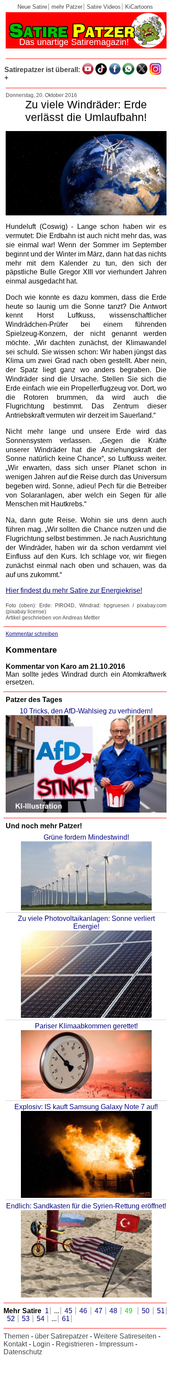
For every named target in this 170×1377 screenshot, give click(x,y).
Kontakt (15, 1344)
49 (130, 1311)
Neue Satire (32, 6)
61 (66, 1318)
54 (41, 1318)
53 (26, 1318)
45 (70, 1311)
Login (41, 1344)
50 (147, 1311)
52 (12, 1318)
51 (161, 1311)
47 (100, 1311)
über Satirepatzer (61, 1336)
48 (114, 1311)
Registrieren (75, 1344)
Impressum (116, 1344)
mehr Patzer (66, 6)
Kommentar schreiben (32, 634)
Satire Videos (104, 6)
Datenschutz (22, 1352)
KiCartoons (139, 6)
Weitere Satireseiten (125, 1336)
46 (84, 1311)
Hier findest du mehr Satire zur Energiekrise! (74, 590)
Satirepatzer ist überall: (42, 69)
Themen (16, 1336)
